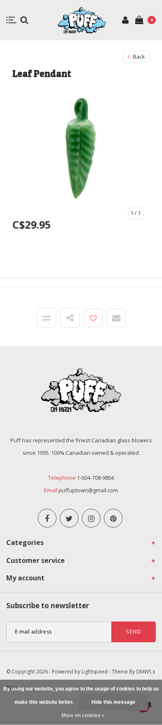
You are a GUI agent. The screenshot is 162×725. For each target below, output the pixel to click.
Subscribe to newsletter (47, 605)
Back (138, 56)
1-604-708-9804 (95, 477)
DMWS (143, 671)
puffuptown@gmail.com (88, 490)
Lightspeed (94, 671)
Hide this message (113, 702)
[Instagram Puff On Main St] (91, 518)
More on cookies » (83, 715)
